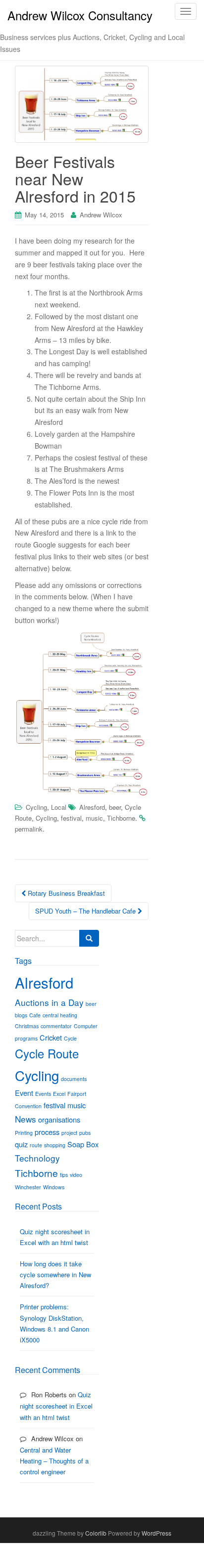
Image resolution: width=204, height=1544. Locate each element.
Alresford (92, 807)
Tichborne (121, 818)
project (69, 1132)
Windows (53, 1187)
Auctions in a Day (49, 1002)
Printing (24, 1132)
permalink (29, 829)
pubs (85, 1132)
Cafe (35, 1015)
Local (58, 807)
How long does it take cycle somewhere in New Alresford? (55, 1274)
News (25, 1119)
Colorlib (95, 1533)
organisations (59, 1119)
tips (64, 1174)
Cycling (36, 807)
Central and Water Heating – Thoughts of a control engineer (54, 1460)
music (94, 818)
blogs (21, 1015)
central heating (60, 1015)
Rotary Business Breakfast (65, 893)
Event (24, 1092)
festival (71, 818)
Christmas (27, 1026)
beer (115, 807)
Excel (59, 1093)
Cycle (70, 1038)
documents (74, 1079)
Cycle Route (47, 1053)
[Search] (89, 938)
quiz (21, 1144)
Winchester (28, 1187)
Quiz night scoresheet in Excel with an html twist (56, 1405)
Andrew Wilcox (101, 214)
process (47, 1132)
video (76, 1174)
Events (43, 1093)
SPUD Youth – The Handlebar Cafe (86, 911)
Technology (37, 1158)
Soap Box (83, 1144)
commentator (56, 1026)
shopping (54, 1145)
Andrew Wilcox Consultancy (80, 15)
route (36, 1145)
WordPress (156, 1533)
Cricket (51, 1037)
